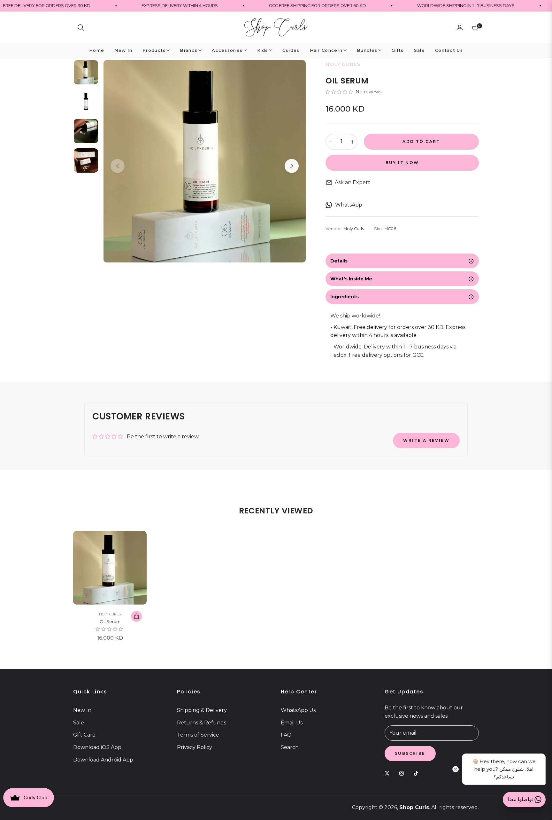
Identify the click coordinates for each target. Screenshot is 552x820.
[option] (204, 161)
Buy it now (402, 162)
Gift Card (84, 735)
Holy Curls (110, 614)
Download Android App (103, 760)
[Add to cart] (136, 616)
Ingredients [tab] (344, 297)
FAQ (286, 735)
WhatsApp (348, 205)
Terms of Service (198, 735)
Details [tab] (339, 261)
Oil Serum (110, 621)
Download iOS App (97, 747)
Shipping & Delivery (202, 710)
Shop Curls (414, 807)
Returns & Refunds (201, 723)
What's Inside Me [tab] (351, 279)
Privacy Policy (194, 747)
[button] (80, 27)
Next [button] (292, 166)
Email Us (292, 723)
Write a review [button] (426, 440)
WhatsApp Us (298, 710)
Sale (78, 723)
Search (290, 747)
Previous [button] (118, 166)
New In (82, 710)
